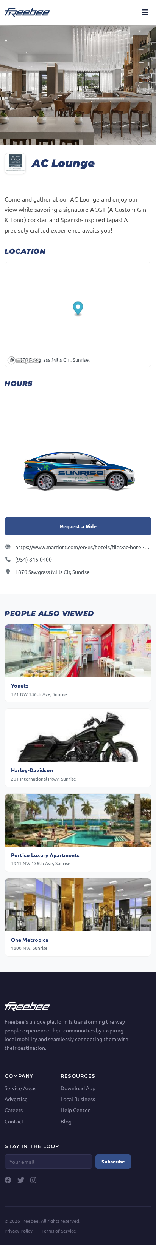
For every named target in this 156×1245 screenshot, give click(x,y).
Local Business (78, 1098)
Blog (66, 1121)
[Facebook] (8, 1180)
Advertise (16, 1098)
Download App (78, 1088)
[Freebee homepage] (27, 12)
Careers (14, 1109)
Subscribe (113, 1161)
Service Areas (20, 1088)
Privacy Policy (19, 1231)
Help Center (75, 1109)
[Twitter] (20, 1180)
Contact (14, 1121)
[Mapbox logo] (24, 360)
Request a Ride (78, 526)
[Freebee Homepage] (27, 1005)
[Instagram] (33, 1180)
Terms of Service (59, 1231)
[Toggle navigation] (145, 12)
